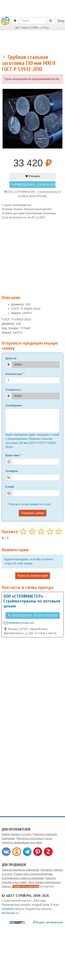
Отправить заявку (32, 513)
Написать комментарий (33, 575)
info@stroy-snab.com (21, 622)
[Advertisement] (32, 255)
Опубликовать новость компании (23, 878)
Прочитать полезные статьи (34, 838)
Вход (61, 20)
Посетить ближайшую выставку (22, 842)
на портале (33, 886)
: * (14, 374)
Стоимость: (13, 389)
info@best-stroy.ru (13, 908)
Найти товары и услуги (16, 834)
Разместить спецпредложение (33, 874)
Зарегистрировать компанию (20, 869)
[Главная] (5, 20)
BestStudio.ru (10, 913)
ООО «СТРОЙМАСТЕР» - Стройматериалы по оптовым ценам (31, 601)
